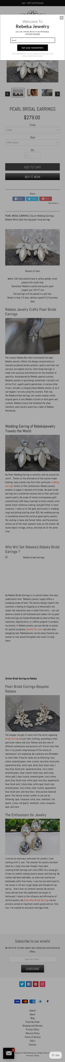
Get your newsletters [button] (32, 47)
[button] (61, 18)
